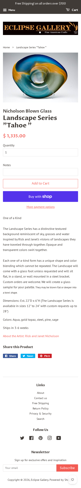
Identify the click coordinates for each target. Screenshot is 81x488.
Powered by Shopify (62, 480)
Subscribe (67, 468)
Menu (11, 10)
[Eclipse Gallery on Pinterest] (40, 439)
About (40, 393)
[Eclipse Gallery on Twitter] (22, 439)
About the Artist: (31, 336)
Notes (7, 165)
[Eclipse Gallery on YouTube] (58, 439)
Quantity (8, 145)
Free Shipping (40, 403)
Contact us (40, 398)
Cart (74, 10)
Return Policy (41, 408)
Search (40, 419)
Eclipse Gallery (39, 480)
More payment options (41, 207)
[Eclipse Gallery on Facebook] (31, 439)
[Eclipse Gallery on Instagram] (49, 439)
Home (6, 47)
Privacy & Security (40, 413)
